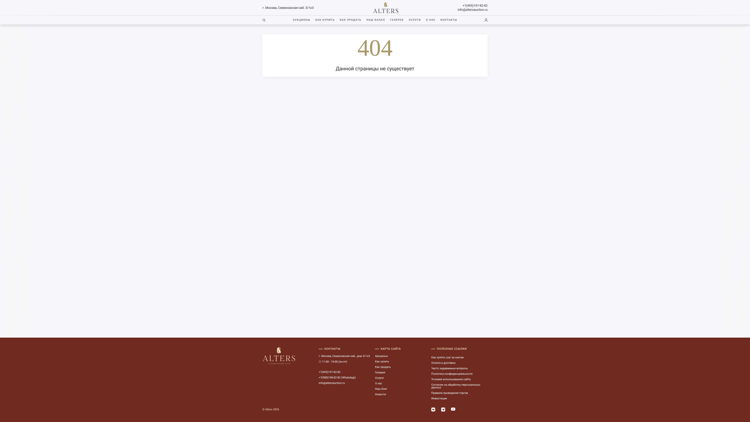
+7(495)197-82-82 (475, 5)
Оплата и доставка (443, 363)
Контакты (448, 20)
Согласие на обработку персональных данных (455, 386)
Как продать (350, 20)
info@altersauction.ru (473, 10)
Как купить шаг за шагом (447, 357)
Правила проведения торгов (449, 393)
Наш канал (375, 20)
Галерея (397, 20)
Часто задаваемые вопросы (449, 368)
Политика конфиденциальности (451, 374)
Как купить (325, 20)
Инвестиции (439, 398)
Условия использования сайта (451, 379)
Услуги (415, 20)
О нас (430, 20)
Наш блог (381, 389)
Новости (380, 394)
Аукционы (301, 20)
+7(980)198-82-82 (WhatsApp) (337, 377)
